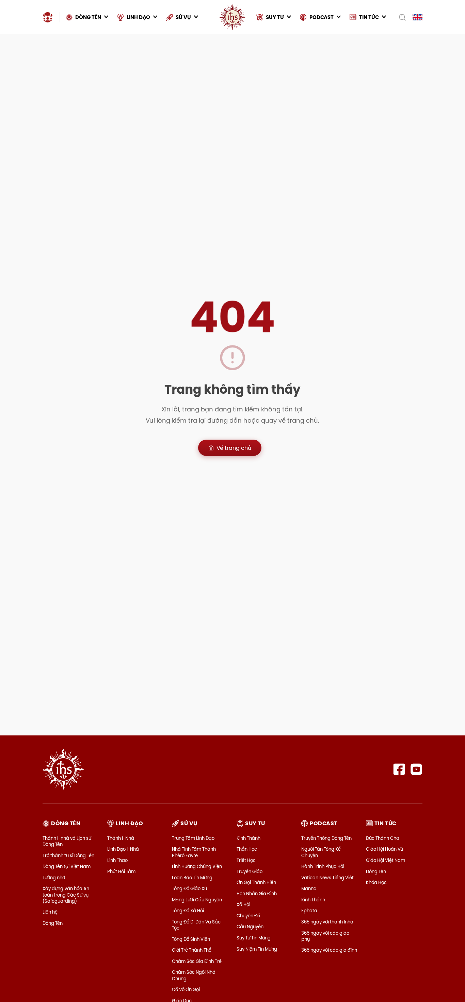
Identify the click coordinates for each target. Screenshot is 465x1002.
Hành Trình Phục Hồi (322, 866)
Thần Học (247, 849)
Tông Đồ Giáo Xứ (189, 888)
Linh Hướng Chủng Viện (197, 866)
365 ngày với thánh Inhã (327, 922)
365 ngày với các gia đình (329, 950)
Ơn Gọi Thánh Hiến (256, 882)
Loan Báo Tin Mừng (192, 877)
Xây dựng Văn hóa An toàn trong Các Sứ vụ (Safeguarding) (66, 894)
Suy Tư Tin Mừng (254, 938)
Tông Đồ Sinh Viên (191, 939)
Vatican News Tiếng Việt (327, 877)
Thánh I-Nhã (120, 838)
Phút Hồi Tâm (121, 871)
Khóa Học (376, 882)
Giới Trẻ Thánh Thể (191, 950)
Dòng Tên (53, 923)
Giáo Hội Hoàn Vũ (384, 849)
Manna (309, 888)
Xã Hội (243, 904)
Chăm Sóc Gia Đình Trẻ (197, 961)
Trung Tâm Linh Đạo (193, 838)
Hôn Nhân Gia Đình (257, 893)
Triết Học (246, 860)
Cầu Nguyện (250, 926)
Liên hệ (50, 912)
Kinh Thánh (248, 838)
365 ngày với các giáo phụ (325, 936)
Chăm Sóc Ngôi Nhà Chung (193, 975)
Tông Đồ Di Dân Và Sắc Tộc (196, 925)
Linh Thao (117, 860)
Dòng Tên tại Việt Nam (67, 866)
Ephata (309, 910)
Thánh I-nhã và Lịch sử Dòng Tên (67, 841)
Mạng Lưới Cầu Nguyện (197, 900)
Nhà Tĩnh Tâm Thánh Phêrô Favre (194, 852)
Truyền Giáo (249, 871)
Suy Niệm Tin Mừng (257, 949)
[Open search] (400, 17)
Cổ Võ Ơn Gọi (186, 989)
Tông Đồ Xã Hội (188, 910)
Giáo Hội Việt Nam (385, 860)
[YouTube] (416, 769)
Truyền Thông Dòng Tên (326, 838)
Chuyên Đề (248, 916)
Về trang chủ (234, 448)
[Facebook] (399, 769)
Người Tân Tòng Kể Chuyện (321, 852)
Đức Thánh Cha (382, 838)
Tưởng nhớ (54, 877)
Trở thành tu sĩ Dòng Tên (68, 855)
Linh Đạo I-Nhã (123, 849)
